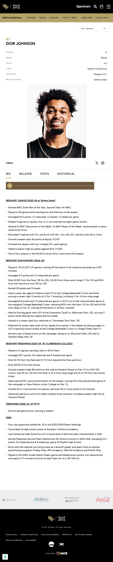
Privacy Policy (12, 535)
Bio (8, 174)
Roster (42, 18)
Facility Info (102, 18)
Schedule (31, 18)
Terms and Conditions (50, 535)
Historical (66, 174)
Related (25, 174)
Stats (65, 18)
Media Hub (86, 18)
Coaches (54, 18)
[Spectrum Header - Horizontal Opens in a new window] (84, 6)
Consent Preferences (29, 535)
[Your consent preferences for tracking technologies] (5, 557)
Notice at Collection (14, 540)
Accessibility (30, 540)
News (74, 18)
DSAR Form (67, 535)
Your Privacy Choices (83, 535)
